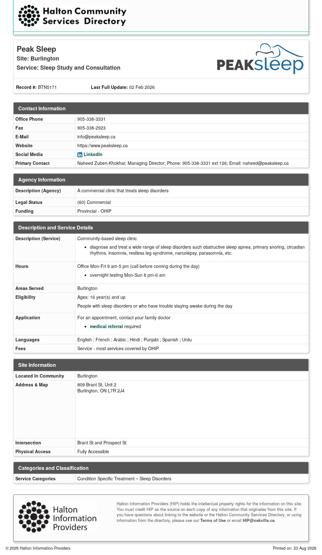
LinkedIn (93, 154)
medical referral (106, 326)
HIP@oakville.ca (259, 520)
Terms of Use (213, 520)
